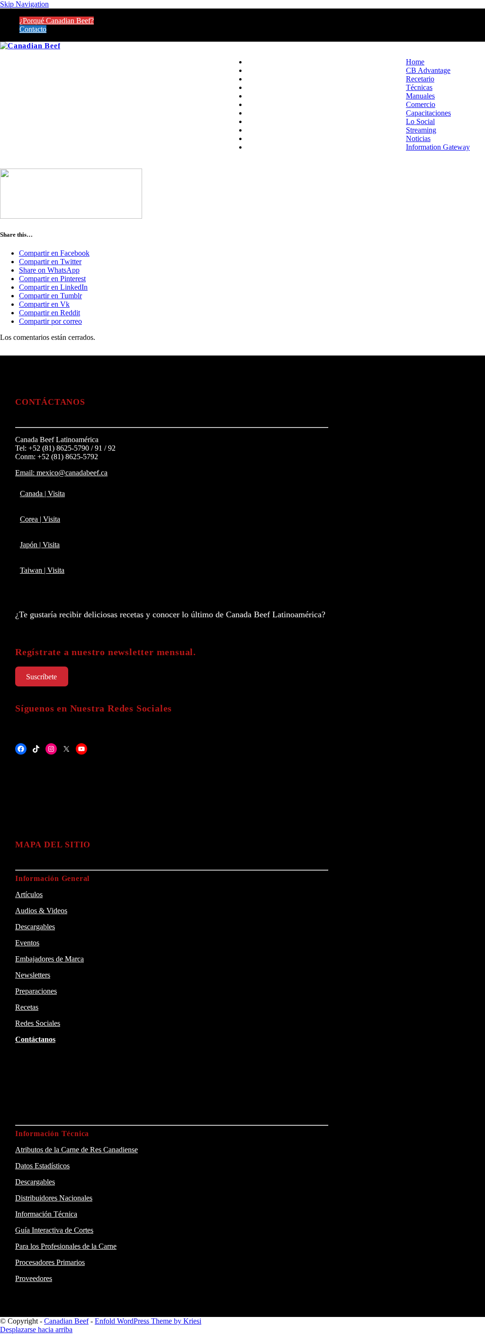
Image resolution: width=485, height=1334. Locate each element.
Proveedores (33, 1278)
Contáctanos (35, 1039)
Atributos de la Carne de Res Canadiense (76, 1150)
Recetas (26, 1007)
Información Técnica (46, 1214)
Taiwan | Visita (42, 570)
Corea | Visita (40, 519)
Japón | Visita (40, 545)
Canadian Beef (66, 1321)
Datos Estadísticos (42, 1166)
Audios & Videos (41, 911)
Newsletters (32, 975)
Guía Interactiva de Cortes (54, 1230)
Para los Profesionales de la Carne (66, 1246)
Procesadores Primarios (50, 1262)
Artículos (29, 894)
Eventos (27, 943)
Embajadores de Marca (49, 959)
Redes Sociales (37, 1023)
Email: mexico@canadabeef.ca (61, 473)
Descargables (35, 927)
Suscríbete (41, 677)
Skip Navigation (24, 4)
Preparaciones (36, 991)
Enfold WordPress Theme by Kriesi (148, 1321)
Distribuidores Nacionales (53, 1198)
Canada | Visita (42, 493)
